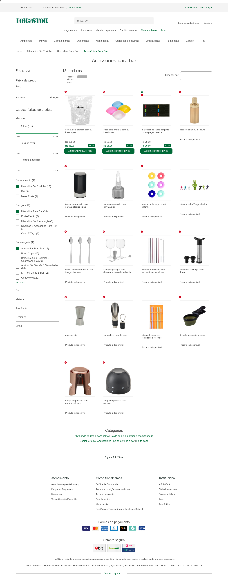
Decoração (83, 41)
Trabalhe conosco (168, 489)
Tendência (21, 308)
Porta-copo (142, 441)
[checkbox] (17, 186)
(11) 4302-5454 (73, 7)
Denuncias (56, 494)
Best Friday (164, 504)
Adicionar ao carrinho (80, 151)
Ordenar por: (172, 75)
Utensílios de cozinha (127, 41)
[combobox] (196, 75)
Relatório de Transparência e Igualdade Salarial (119, 509)
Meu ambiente (149, 30)
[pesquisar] (150, 21)
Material (20, 299)
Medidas (20, 118)
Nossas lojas (206, 7)
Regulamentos (103, 499)
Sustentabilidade (167, 494)
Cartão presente (128, 30)
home (19, 51)
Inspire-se (86, 30)
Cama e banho (62, 41)
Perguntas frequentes (62, 489)
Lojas (161, 499)
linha (19, 326)
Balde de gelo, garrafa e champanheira (132, 436)
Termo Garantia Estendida (64, 499)
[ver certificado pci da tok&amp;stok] (128, 548)
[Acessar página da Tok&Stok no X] (127, 463)
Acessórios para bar (95, 51)
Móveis (43, 41)
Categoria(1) (23, 205)
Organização (153, 41)
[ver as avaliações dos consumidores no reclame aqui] (114, 548)
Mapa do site (102, 504)
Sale (162, 30)
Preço (19, 86)
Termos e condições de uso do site (113, 489)
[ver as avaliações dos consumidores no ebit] (99, 548)
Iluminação (173, 41)
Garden (190, 41)
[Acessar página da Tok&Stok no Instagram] (109, 463)
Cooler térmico (88, 441)
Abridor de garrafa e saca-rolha (92, 436)
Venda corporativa (106, 30)
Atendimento (191, 7)
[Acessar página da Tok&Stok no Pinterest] (118, 463)
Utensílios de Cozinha (39, 51)
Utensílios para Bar (67, 51)
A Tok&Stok (164, 484)
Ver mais (20, 282)
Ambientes (26, 41)
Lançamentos (70, 30)
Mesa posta (102, 41)
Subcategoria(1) (25, 242)
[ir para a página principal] (32, 20)
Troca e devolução (105, 494)
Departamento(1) (25, 180)
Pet (203, 41)
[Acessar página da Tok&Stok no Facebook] (100, 463)
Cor (18, 290)
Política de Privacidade (107, 484)
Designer (21, 317)
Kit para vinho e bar (123, 441)
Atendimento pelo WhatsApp (65, 484)
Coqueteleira (104, 441)
